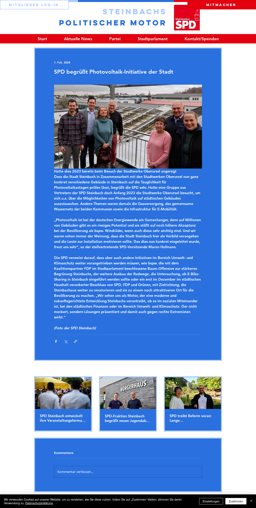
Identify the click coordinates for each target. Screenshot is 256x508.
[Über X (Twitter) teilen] (66, 341)
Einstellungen (211, 501)
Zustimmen (236, 501)
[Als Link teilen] (75, 341)
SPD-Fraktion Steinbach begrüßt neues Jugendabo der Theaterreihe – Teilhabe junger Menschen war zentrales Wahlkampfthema (128, 418)
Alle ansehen (213, 369)
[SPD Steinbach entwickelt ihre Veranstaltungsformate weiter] (63, 393)
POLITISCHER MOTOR (113, 22)
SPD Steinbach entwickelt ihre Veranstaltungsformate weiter (62, 418)
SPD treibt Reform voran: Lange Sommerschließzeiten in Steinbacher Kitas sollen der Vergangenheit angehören (191, 418)
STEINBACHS (135, 11)
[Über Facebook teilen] (56, 341)
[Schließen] (251, 501)
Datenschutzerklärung (39, 503)
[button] (115, 38)
